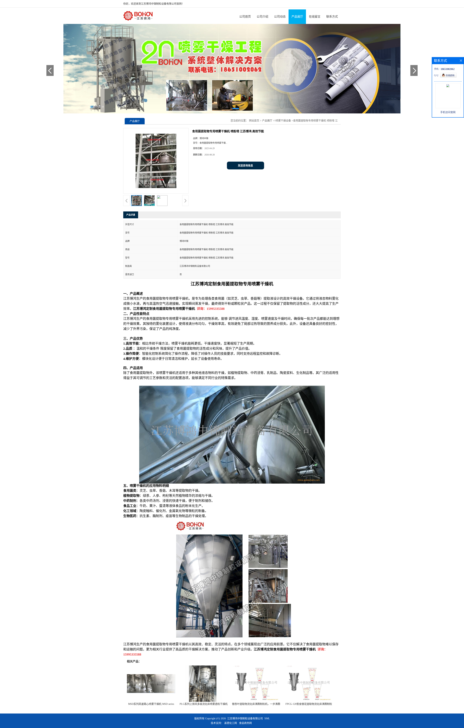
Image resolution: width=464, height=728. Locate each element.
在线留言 (314, 16)
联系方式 (332, 16)
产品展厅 (297, 16)
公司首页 (245, 16)
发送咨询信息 (245, 165)
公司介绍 (262, 16)
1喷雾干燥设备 (282, 120)
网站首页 (254, 120)
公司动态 (280, 16)
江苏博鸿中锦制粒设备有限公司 (245, 718)
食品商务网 (245, 723)
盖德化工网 (230, 723)
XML (267, 718)
